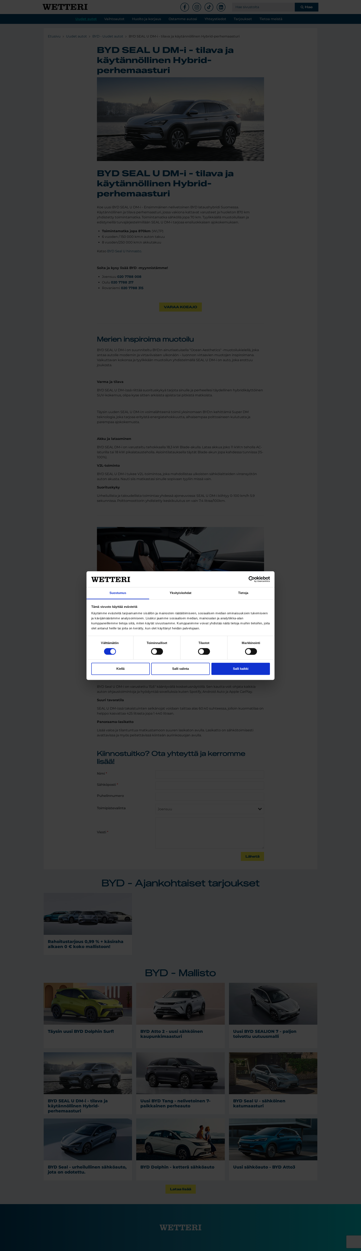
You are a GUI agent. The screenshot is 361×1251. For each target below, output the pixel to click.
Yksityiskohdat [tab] (180, 593)
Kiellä (120, 669)
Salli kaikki (240, 669)
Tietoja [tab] (243, 593)
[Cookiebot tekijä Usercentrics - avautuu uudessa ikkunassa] (251, 579)
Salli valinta (180, 669)
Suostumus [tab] (117, 593)
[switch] (157, 651)
